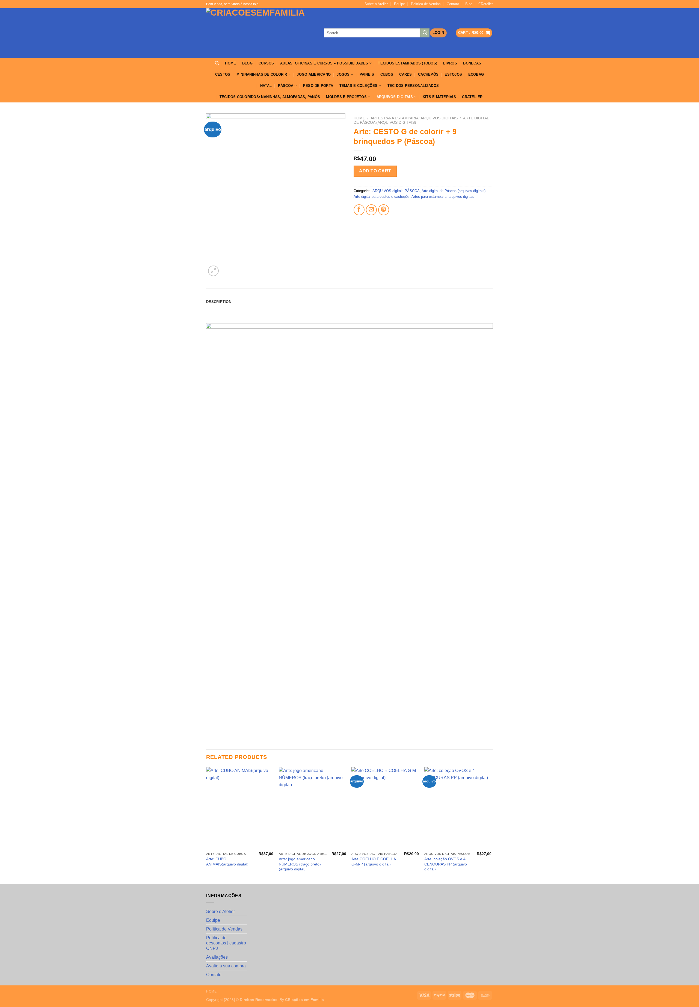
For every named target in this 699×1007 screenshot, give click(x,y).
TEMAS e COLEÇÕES (358, 86)
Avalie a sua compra (226, 966)
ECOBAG (476, 74)
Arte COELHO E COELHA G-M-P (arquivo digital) (373, 861)
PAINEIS (367, 74)
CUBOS (386, 74)
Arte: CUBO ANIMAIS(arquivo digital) (227, 861)
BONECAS (472, 63)
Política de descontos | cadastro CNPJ (226, 942)
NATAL (266, 86)
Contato (453, 4)
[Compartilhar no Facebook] (359, 209)
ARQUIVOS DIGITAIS (395, 97)
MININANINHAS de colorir (261, 74)
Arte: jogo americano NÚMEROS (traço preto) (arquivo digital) (300, 864)
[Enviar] (425, 33)
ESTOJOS (453, 74)
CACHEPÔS (428, 74)
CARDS (405, 74)
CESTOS (222, 74)
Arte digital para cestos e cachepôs (382, 197)
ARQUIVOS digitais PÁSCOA (396, 191)
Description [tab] (218, 302)
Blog (468, 4)
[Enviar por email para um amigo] (371, 209)
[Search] (217, 63)
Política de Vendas (426, 4)
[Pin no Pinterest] (383, 209)
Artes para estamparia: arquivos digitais (414, 118)
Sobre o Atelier (376, 4)
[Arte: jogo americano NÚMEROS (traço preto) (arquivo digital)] (312, 808)
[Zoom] (213, 271)
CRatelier (485, 4)
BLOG (247, 63)
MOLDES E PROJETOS (346, 97)
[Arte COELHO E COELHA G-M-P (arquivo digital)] (385, 808)
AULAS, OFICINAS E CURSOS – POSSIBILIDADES (324, 63)
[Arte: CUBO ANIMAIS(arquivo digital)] (240, 808)
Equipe (399, 4)
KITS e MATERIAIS (439, 97)
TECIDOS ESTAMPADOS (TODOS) (407, 63)
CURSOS (266, 63)
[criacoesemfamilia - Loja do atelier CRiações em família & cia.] (261, 33)
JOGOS (343, 74)
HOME (230, 63)
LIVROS (450, 63)
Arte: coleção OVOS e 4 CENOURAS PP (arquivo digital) (445, 864)
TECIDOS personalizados (413, 86)
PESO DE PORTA (318, 86)
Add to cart (375, 171)
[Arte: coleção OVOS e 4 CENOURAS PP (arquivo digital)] (458, 808)
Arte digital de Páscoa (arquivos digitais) (453, 191)
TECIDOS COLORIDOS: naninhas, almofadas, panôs (270, 97)
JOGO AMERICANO (314, 74)
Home (359, 118)
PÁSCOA (286, 86)
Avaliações (217, 957)
